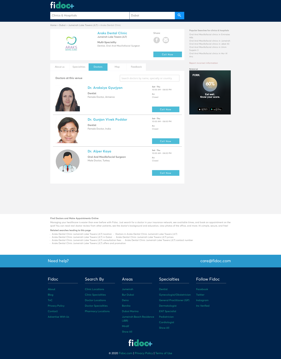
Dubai (62, 25)
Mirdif (125, 326)
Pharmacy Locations (97, 311)
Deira (125, 300)
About (51, 289)
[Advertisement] (210, 165)
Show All (127, 331)
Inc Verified (202, 306)
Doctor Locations (95, 300)
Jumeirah (127, 289)
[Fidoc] (62, 5)
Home (53, 25)
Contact (53, 311)
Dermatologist (168, 306)
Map (117, 67)
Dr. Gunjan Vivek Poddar (107, 119)
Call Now (167, 54)
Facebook (202, 289)
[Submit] (179, 15)
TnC (50, 300)
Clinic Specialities (95, 294)
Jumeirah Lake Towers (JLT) (83, 25)
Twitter (200, 294)
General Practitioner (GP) (174, 300)
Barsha (126, 306)
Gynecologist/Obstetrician (175, 294)
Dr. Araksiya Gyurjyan (105, 88)
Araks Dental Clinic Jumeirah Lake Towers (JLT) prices (145, 237)
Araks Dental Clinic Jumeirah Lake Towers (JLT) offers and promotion (89, 243)
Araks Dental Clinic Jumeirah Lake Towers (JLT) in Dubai (82, 237)
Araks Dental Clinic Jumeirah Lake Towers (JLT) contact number (159, 240)
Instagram (202, 300)
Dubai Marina (130, 311)
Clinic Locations (94, 289)
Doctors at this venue (68, 78)
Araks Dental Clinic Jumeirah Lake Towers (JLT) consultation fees (86, 240)
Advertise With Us (58, 317)
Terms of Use (163, 353)
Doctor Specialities (96, 306)
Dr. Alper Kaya (99, 151)
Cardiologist (166, 322)
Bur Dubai (128, 294)
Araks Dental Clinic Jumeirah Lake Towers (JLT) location (82, 234)
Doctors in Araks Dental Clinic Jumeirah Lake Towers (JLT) (146, 234)
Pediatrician (166, 317)
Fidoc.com (125, 353)
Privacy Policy (56, 306)
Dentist (163, 289)
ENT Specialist (167, 311)
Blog (50, 294)
